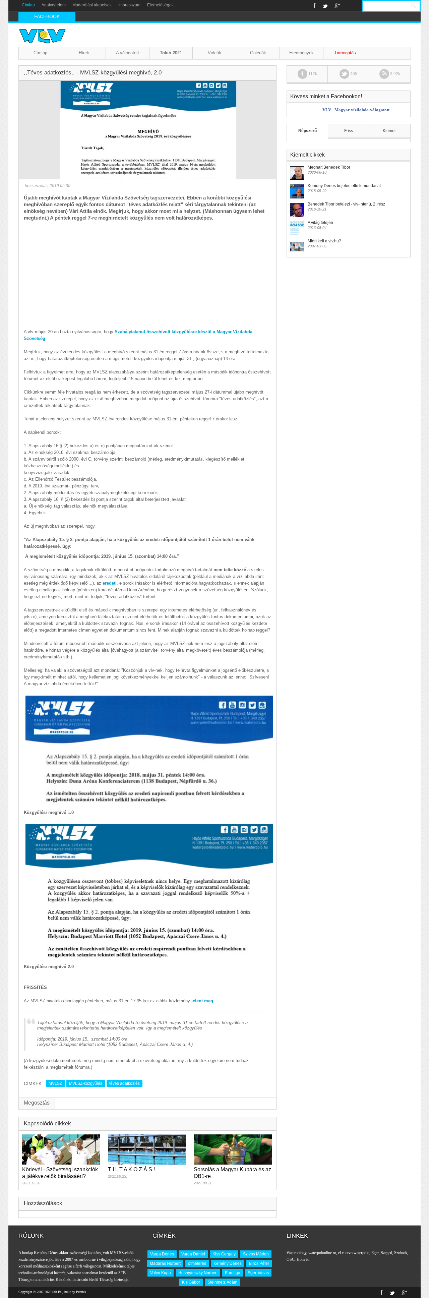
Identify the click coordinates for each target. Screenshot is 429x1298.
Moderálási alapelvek (92, 5)
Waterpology (296, 1252)
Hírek (84, 52)
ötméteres (197, 1263)
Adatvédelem (54, 5)
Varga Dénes (162, 1254)
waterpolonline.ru (322, 1252)
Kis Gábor (191, 1282)
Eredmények (301, 52)
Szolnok (400, 1252)
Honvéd (303, 1259)
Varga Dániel (193, 1254)
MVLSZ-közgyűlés (85, 1083)
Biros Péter (259, 1263)
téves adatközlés (124, 1083)
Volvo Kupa (160, 1273)
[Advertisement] (147, 271)
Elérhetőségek (160, 5)
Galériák (258, 52)
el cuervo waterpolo (353, 1252)
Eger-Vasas (258, 1273)
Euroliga (232, 1273)
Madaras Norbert (165, 1263)
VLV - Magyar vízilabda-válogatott (355, 109)
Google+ (337, 5)
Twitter (325, 5)
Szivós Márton (256, 1254)
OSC (291, 1259)
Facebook (314, 5)
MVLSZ (55, 1083)
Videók (214, 52)
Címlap (28, 5)
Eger (375, 1252)
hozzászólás (36, 185)
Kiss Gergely (224, 1254)
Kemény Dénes (227, 1263)
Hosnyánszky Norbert (198, 1273)
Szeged (386, 1252)
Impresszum (129, 5)
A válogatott (127, 52)
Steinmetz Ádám (222, 1282)
